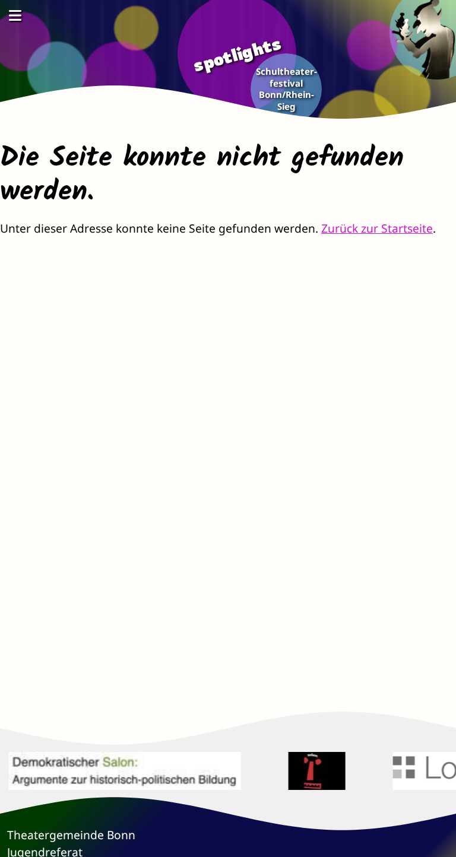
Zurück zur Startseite (377, 228)
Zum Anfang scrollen (438, 839)
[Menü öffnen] (15, 15)
